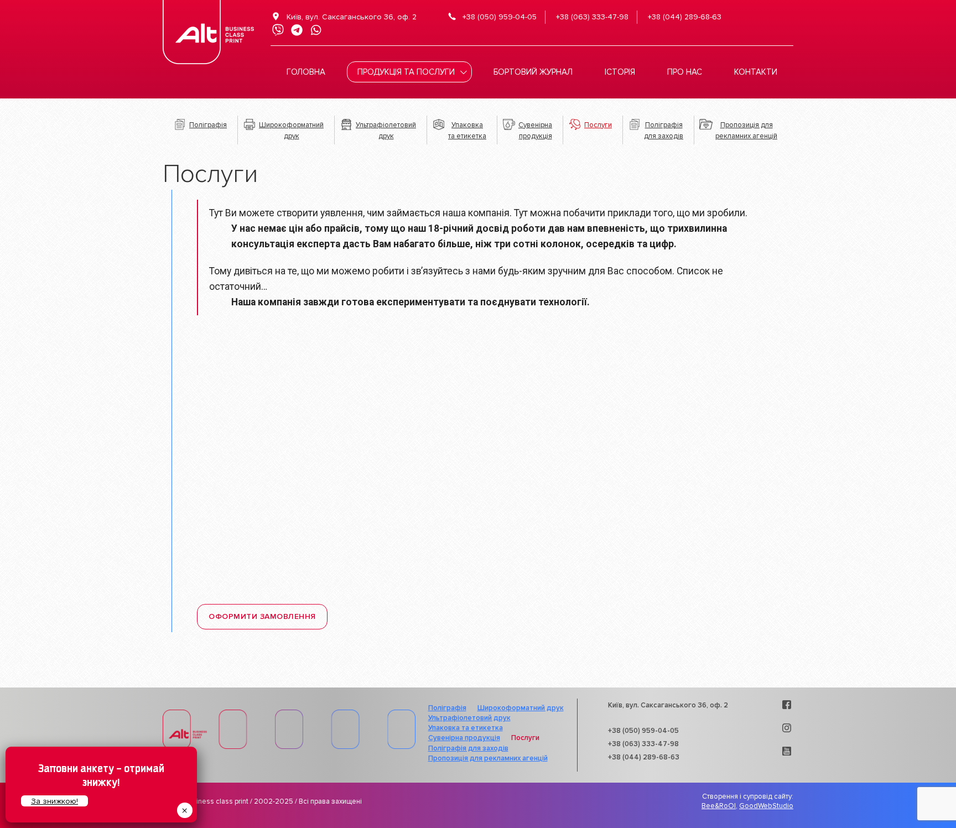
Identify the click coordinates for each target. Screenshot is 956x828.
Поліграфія (208, 125)
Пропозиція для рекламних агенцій (488, 758)
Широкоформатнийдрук (291, 130)
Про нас (684, 72)
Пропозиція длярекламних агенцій (746, 130)
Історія (620, 72)
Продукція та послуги (406, 72)
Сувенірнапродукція (535, 130)
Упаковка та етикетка (465, 727)
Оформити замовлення (262, 616)
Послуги (598, 125)
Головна (306, 72)
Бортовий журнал (533, 72)
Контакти (755, 72)
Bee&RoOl (719, 805)
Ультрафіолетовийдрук (386, 130)
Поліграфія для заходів (468, 748)
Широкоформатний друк (520, 708)
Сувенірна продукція (464, 737)
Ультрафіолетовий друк (469, 718)
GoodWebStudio (766, 805)
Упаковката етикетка (467, 130)
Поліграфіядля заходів (663, 130)
